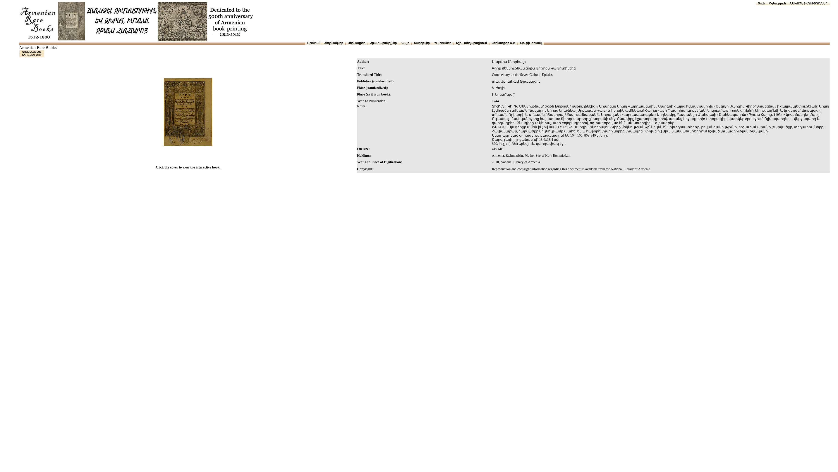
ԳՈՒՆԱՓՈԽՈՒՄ (31, 55)
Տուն (761, 3)
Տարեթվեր (422, 43)
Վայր (405, 43)
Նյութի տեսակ (531, 43)
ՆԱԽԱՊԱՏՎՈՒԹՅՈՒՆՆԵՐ (809, 3)
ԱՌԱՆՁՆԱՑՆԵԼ (31, 51)
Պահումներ (442, 43)
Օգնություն (777, 3)
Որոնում (313, 43)
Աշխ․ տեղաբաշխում (471, 43)
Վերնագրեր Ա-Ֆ (503, 43)
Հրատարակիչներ (383, 43)
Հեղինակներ (333, 43)
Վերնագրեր (356, 43)
